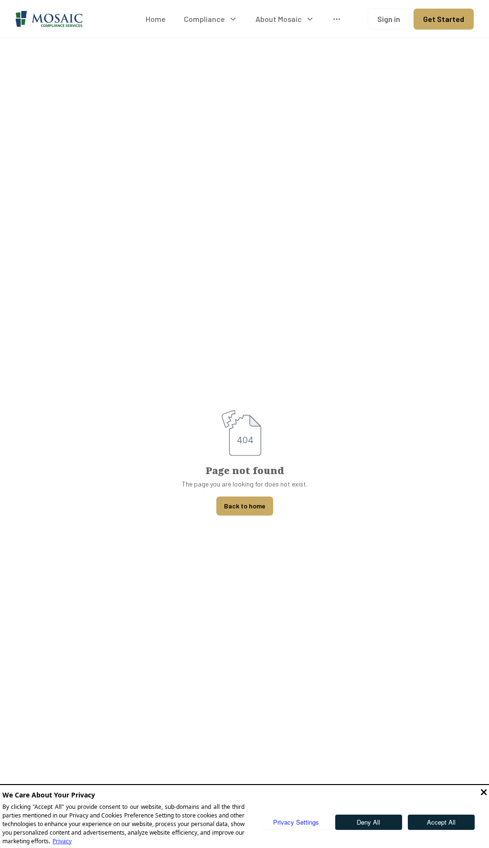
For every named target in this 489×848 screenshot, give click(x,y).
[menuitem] (155, 19)
